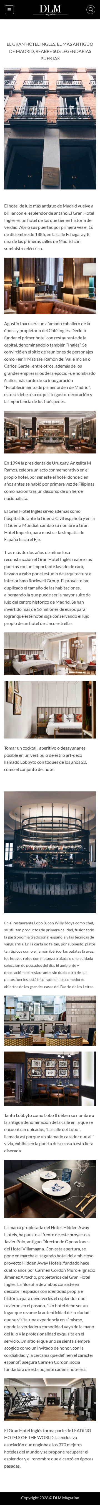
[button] (9, 9)
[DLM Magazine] (50, 9)
